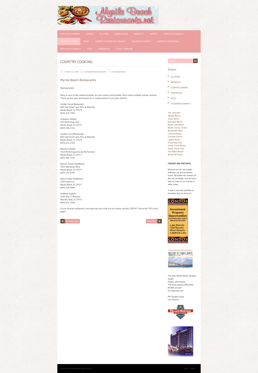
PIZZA (89, 49)
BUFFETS (154, 34)
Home (186, 368)
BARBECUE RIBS (121, 34)
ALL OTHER (104, 34)
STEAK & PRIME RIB (124, 49)
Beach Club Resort (176, 124)
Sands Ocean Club (176, 148)
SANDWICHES (104, 49)
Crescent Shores (175, 136)
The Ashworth (174, 112)
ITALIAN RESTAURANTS (141, 41)
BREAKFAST (139, 34)
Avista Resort (173, 118)
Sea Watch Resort (175, 151)
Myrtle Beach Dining (70, 34)
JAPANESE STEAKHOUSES (168, 41)
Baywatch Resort (175, 121)
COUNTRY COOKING (68, 41)
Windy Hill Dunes (175, 154)
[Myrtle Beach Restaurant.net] (108, 7)
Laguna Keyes (174, 139)
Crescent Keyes (175, 133)
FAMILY (86, 41)
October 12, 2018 (71, 72)
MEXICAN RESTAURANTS (70, 49)
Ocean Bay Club (175, 142)
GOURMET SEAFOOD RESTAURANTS (110, 41)
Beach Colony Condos (177, 127)
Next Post (151, 221)
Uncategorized (119, 72)
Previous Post (72, 221)
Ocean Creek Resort (177, 145)
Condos (90, 34)
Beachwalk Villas (175, 130)
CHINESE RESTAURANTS (174, 34)
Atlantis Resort (174, 115)
